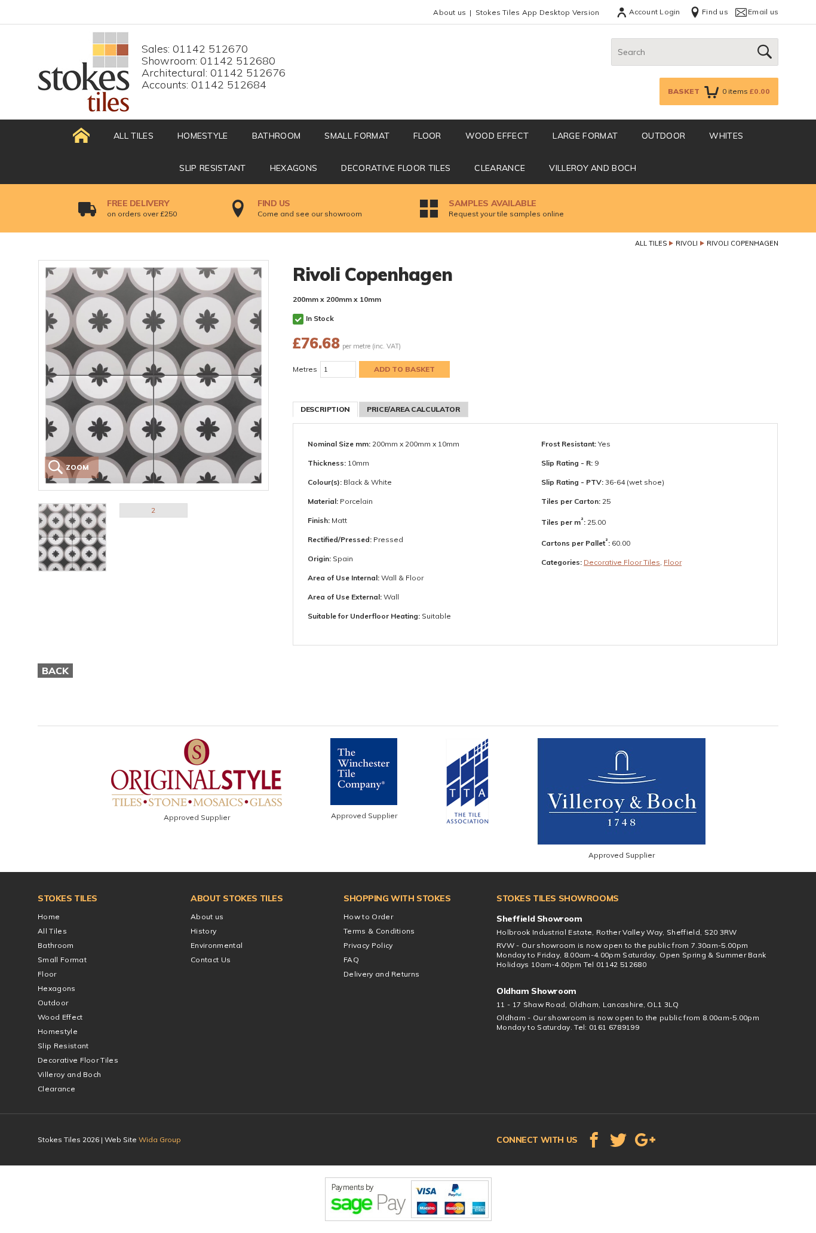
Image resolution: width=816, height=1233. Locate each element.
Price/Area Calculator (413, 409)
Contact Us (211, 959)
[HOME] (81, 136)
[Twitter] (618, 1139)
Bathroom (276, 135)
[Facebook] (594, 1140)
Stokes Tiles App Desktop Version (538, 12)
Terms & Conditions (379, 930)
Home (49, 916)
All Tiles (133, 135)
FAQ (351, 959)
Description (325, 409)
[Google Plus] (645, 1140)
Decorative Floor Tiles (395, 168)
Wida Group (160, 1139)
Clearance (499, 168)
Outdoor (663, 135)
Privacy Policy (367, 945)
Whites (726, 135)
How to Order (368, 916)
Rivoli (687, 243)
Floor (427, 135)
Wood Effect (497, 135)
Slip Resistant (212, 168)
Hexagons (294, 168)
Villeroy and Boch (592, 168)
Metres (305, 369)
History (203, 930)
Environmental (217, 945)
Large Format (585, 135)
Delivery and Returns (381, 973)
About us (449, 12)
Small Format (356, 135)
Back (55, 671)
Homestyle (202, 135)
